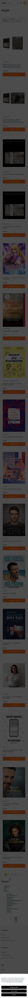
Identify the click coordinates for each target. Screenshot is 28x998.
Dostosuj (14, 994)
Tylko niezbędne (14, 991)
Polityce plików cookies (10, 981)
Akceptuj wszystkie (14, 987)
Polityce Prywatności (18, 981)
